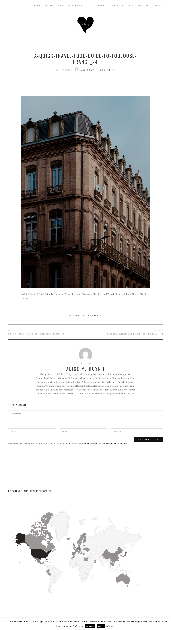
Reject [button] (100, 626)
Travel (60, 5)
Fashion (103, 5)
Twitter (85, 315)
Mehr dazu (110, 626)
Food (91, 5)
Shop (130, 5)
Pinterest (97, 315)
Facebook (74, 315)
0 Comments (107, 70)
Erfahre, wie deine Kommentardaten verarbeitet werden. (98, 443)
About (48, 5)
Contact (157, 5)
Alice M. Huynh (88, 70)
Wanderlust (75, 5)
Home (37, 5)
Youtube (143, 5)
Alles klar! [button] (90, 626)
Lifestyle (117, 5)
